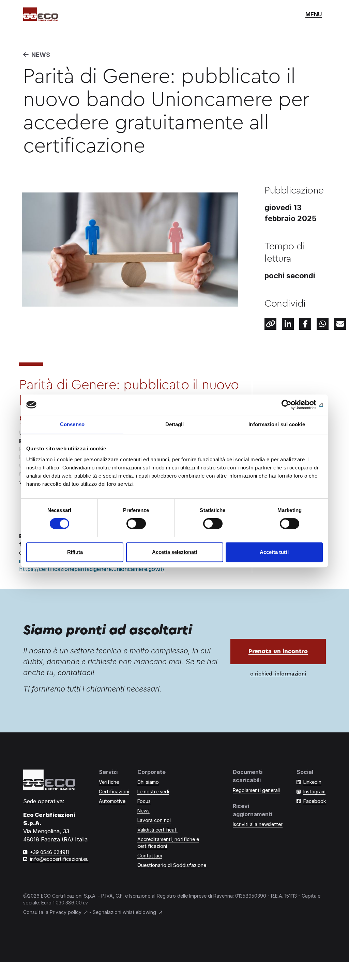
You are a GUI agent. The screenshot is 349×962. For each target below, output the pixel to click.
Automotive (112, 801)
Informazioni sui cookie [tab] (276, 424)
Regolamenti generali (256, 790)
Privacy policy (65, 912)
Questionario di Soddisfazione (171, 865)
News (143, 810)
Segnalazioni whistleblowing (124, 912)
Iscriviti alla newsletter (258, 824)
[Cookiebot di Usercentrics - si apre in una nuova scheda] (293, 405)
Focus (144, 801)
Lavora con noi (154, 820)
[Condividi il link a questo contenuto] (270, 324)
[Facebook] (305, 324)
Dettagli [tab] (174, 424)
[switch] (136, 523)
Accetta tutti (274, 552)
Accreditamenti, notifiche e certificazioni (168, 842)
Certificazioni (114, 791)
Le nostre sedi (153, 791)
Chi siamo (148, 782)
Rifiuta (75, 552)
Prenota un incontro (278, 651)
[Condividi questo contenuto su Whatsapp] (323, 324)
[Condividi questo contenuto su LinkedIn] (288, 324)
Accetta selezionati (174, 552)
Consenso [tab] (72, 424)
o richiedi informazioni (278, 674)
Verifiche (109, 782)
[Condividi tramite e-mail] (340, 324)
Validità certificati (157, 830)
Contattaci (149, 855)
